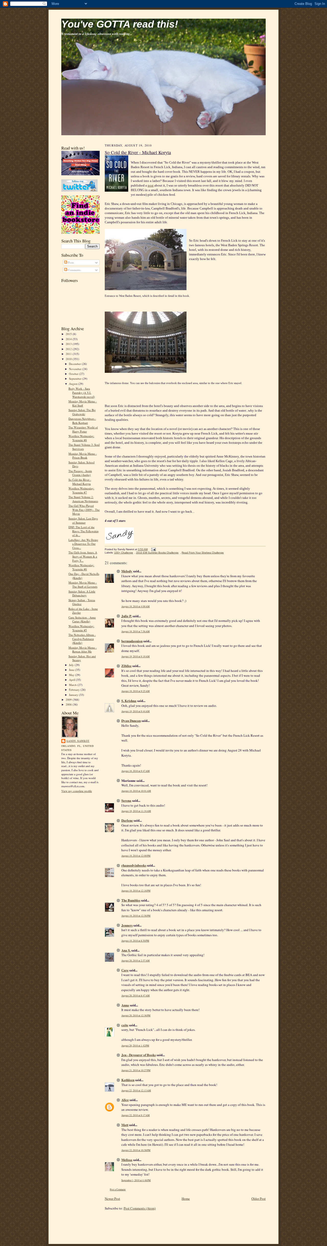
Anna (125, 1005)
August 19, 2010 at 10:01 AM (136, 791)
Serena (126, 800)
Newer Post (112, 1198)
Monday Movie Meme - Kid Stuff (82, 403)
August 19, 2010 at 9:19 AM (135, 656)
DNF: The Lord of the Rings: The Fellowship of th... (83, 531)
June (72, 670)
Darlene (127, 820)
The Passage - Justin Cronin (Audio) (80, 473)
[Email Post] (153, 549)
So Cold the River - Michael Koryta (79, 482)
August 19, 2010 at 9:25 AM (135, 691)
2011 (69, 354)
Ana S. (126, 950)
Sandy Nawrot (77, 741)
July (72, 665)
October (74, 374)
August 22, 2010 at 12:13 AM (136, 1090)
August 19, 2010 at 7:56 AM (135, 631)
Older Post (258, 1198)
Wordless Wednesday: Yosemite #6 (81, 567)
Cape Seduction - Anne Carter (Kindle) (82, 619)
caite (124, 1024)
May (72, 675)
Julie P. (126, 615)
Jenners (127, 925)
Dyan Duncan (131, 720)
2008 (69, 704)
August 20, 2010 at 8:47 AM (135, 995)
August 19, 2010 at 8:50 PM (135, 940)
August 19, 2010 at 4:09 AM (135, 606)
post (151, 185)
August (73, 384)
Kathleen (127, 1079)
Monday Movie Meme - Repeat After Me (82, 649)
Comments (73, 270)
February (74, 690)
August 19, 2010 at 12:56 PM (135, 915)
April (72, 680)
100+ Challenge (123, 552)
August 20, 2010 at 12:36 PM (135, 1015)
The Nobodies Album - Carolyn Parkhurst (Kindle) (82, 639)
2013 (69, 344)
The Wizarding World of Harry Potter (83, 429)
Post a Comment (118, 1189)
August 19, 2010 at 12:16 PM (135, 890)
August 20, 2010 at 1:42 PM (135, 1045)
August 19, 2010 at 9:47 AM (135, 771)
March (73, 685)
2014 (69, 339)
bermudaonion (132, 640)
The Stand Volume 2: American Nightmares (83, 499)
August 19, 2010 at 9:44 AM (135, 711)
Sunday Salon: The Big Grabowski (82, 412)
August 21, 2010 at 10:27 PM (135, 1070)
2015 (69, 334)
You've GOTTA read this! (119, 24)
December (75, 364)
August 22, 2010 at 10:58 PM (135, 1150)
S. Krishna (128, 700)
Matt (124, 1124)
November (75, 369)
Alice (125, 1099)
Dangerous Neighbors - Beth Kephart (82, 421)
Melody (126, 571)
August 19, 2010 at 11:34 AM (136, 811)
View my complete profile (76, 791)
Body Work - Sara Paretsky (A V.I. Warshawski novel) (81, 392)
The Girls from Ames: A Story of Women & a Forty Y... (82, 556)
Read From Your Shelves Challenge (203, 552)
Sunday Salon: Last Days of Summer (83, 520)
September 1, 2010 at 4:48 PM (136, 1180)
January (74, 695)
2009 (69, 699)
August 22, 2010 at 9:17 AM (135, 1115)
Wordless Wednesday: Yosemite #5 (81, 628)
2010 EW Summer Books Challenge (157, 552)
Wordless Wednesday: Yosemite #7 (81, 490)
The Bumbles (130, 900)
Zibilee (126, 665)
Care (125, 970)
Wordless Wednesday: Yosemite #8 (81, 438)
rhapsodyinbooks (133, 865)
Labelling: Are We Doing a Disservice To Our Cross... (83, 544)
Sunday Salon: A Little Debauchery (81, 593)
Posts (70, 262)
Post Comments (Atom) (140, 1208)
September (75, 378)
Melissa (126, 1159)
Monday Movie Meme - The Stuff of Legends (82, 584)
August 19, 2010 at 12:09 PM (135, 855)
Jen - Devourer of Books (138, 1054)
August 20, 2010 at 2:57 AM (135, 960)
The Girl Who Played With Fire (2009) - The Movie (84, 509)
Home (186, 1198)
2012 (69, 349)
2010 (69, 359)
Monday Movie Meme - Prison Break (82, 456)
